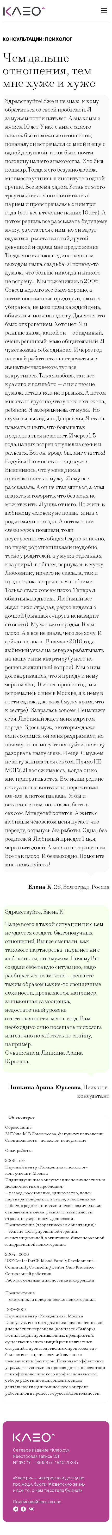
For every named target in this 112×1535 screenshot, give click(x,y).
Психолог (58, 39)
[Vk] (31, 1509)
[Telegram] (15, 1509)
